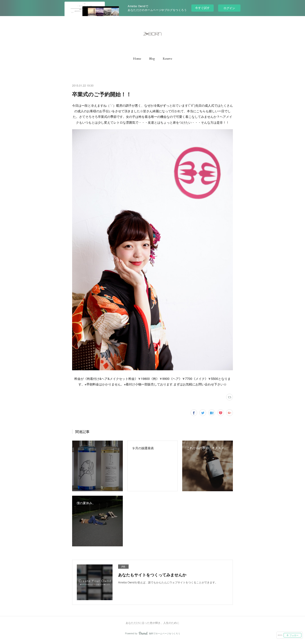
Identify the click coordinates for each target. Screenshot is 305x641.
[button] (137, 58)
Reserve (167, 58)
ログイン (229, 8)
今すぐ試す (202, 8)
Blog (152, 58)
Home (137, 58)
